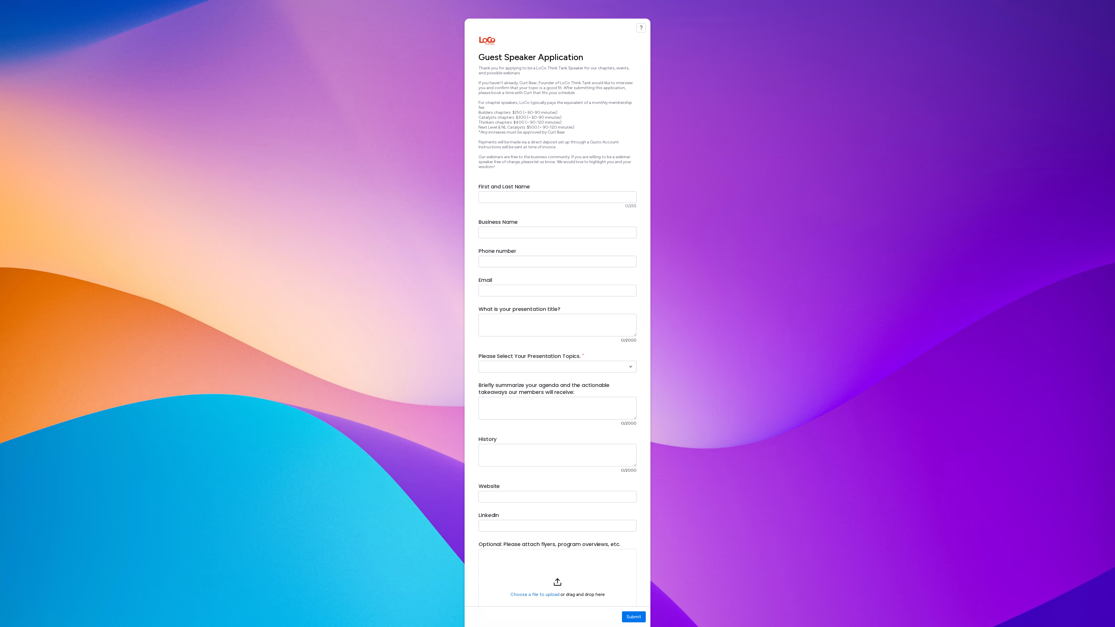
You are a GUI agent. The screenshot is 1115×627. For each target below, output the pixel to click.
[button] (557, 587)
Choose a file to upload (535, 594)
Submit (634, 616)
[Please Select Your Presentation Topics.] (630, 366)
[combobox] (551, 366)
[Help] (641, 28)
